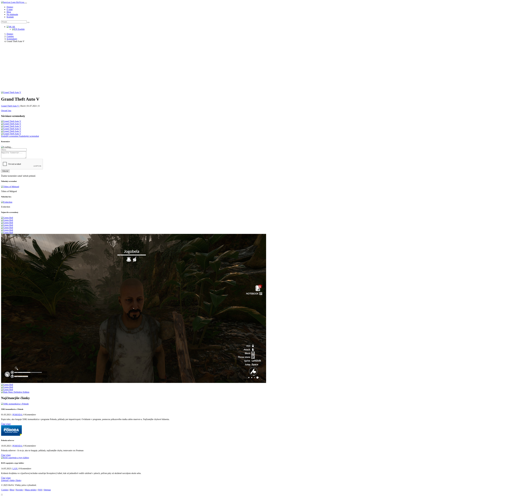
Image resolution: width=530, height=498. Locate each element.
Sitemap (47, 490)
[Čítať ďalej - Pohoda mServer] (11, 435)
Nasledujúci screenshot (29, 136)
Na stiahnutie (12, 14)
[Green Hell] (7, 218)
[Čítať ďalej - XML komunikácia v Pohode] (15, 404)
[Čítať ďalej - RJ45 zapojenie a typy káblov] (15, 457)
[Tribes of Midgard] (10, 186)
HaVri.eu (20, 2)
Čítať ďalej (6, 424)
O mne (10, 9)
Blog (9, 12)
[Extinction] (6, 202)
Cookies (4, 490)
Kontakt (10, 17)
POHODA (17, 414)
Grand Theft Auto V (10, 106)
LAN (15, 468)
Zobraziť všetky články (11, 480)
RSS (40, 490)
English (21, 29)
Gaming (10, 36)
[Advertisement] (265, 68)
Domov (10, 7)
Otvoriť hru (6, 110)
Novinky (19, 490)
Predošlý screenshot (10, 136)
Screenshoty (12, 39)
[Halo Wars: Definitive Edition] (15, 392)
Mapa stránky (31, 490)
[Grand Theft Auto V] (11, 92)
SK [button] (13, 27)
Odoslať (5, 171)
